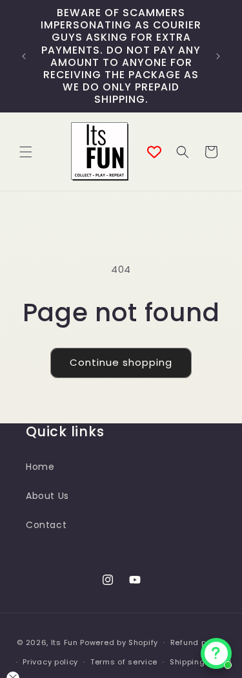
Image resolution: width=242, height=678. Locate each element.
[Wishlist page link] (154, 152)
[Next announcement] (218, 56)
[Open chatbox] (216, 653)
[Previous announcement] (24, 56)
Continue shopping (121, 362)
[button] (26, 152)
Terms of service (123, 662)
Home (40, 466)
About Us (47, 495)
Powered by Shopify (119, 642)
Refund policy (197, 642)
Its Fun (64, 642)
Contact (46, 524)
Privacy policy (50, 662)
